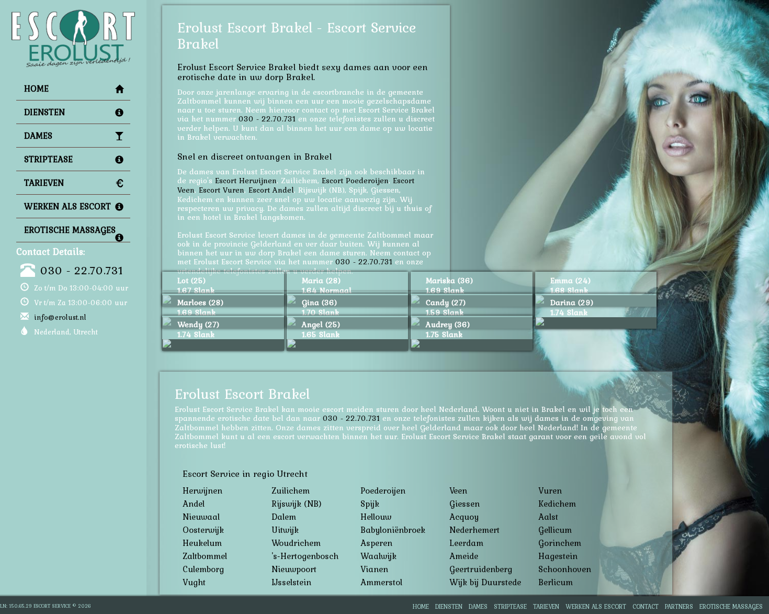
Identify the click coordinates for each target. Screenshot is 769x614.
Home (36, 88)
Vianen (374, 569)
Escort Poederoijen (355, 180)
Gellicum (555, 529)
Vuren (550, 490)
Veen (458, 490)
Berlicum (555, 582)
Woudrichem (296, 543)
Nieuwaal (201, 516)
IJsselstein (291, 582)
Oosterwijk (203, 529)
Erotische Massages (70, 230)
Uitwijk (285, 529)
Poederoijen (382, 490)
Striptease (48, 159)
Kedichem (557, 503)
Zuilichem (291, 490)
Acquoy (464, 516)
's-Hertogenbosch (305, 556)
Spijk (369, 503)
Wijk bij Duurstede (485, 582)
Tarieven (44, 182)
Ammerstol (381, 582)
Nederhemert (474, 529)
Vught (194, 582)
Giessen (464, 503)
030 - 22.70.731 (81, 270)
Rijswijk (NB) (297, 503)
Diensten (44, 112)
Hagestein (558, 556)
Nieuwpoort (294, 569)
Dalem (284, 516)
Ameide (463, 556)
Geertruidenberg (480, 569)
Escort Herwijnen (246, 180)
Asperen (376, 543)
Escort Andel (271, 190)
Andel (194, 503)
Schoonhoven (564, 569)
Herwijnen (202, 490)
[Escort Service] (73, 14)
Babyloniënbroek (392, 529)
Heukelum (202, 543)
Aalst (548, 516)
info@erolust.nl (60, 317)
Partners (679, 606)
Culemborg (203, 569)
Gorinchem (559, 543)
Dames (38, 135)
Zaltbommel (205, 556)
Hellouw (375, 516)
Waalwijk (378, 556)
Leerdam (466, 543)
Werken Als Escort (67, 206)
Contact (645, 606)
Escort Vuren (221, 190)
